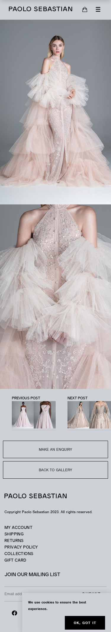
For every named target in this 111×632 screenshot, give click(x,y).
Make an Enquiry (55, 449)
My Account (18, 528)
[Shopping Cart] (84, 10)
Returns (14, 541)
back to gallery (55, 469)
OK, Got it (85, 622)
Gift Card (15, 560)
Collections (18, 554)
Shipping (14, 534)
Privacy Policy (21, 547)
